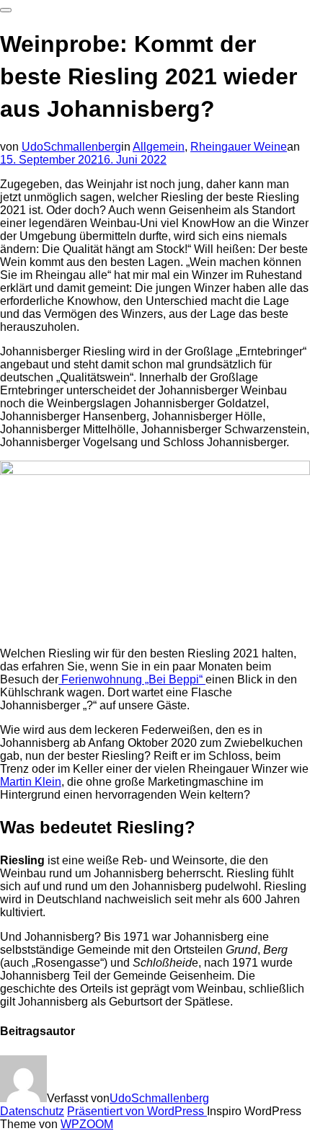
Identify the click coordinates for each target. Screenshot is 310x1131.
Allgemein (159, 147)
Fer (68, 679)
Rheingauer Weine (238, 147)
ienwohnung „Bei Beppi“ (142, 679)
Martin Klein (30, 782)
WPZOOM (87, 1124)
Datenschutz (32, 1111)
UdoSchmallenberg (71, 147)
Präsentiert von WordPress (137, 1111)
